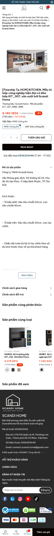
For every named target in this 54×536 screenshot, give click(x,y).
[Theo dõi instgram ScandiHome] (20, 499)
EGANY (24, 452)
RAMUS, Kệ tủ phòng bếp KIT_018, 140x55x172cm (16, 355)
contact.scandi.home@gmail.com (31, 447)
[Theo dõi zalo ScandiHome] (12, 499)
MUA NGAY (27, 147)
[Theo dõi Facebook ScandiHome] (5, 499)
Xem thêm (27, 275)
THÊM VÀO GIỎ (36, 137)
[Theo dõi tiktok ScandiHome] (36, 499)
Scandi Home (22, 104)
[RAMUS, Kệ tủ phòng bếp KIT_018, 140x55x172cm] (19, 337)
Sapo (43, 452)
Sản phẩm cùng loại (17, 320)
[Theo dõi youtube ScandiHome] (28, 499)
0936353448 (26, 155)
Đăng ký (45, 490)
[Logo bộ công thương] (27, 510)
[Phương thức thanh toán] (24, 520)
